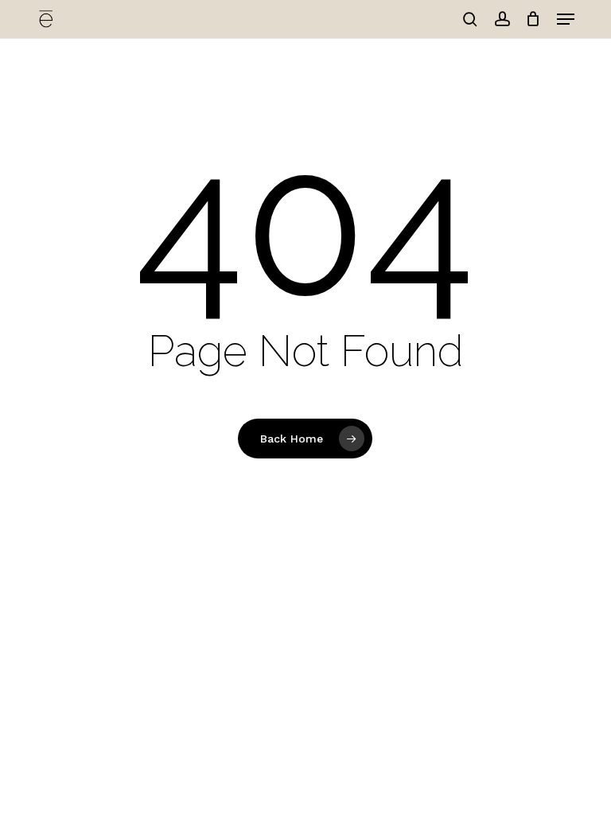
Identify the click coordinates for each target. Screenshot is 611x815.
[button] (565, 19)
